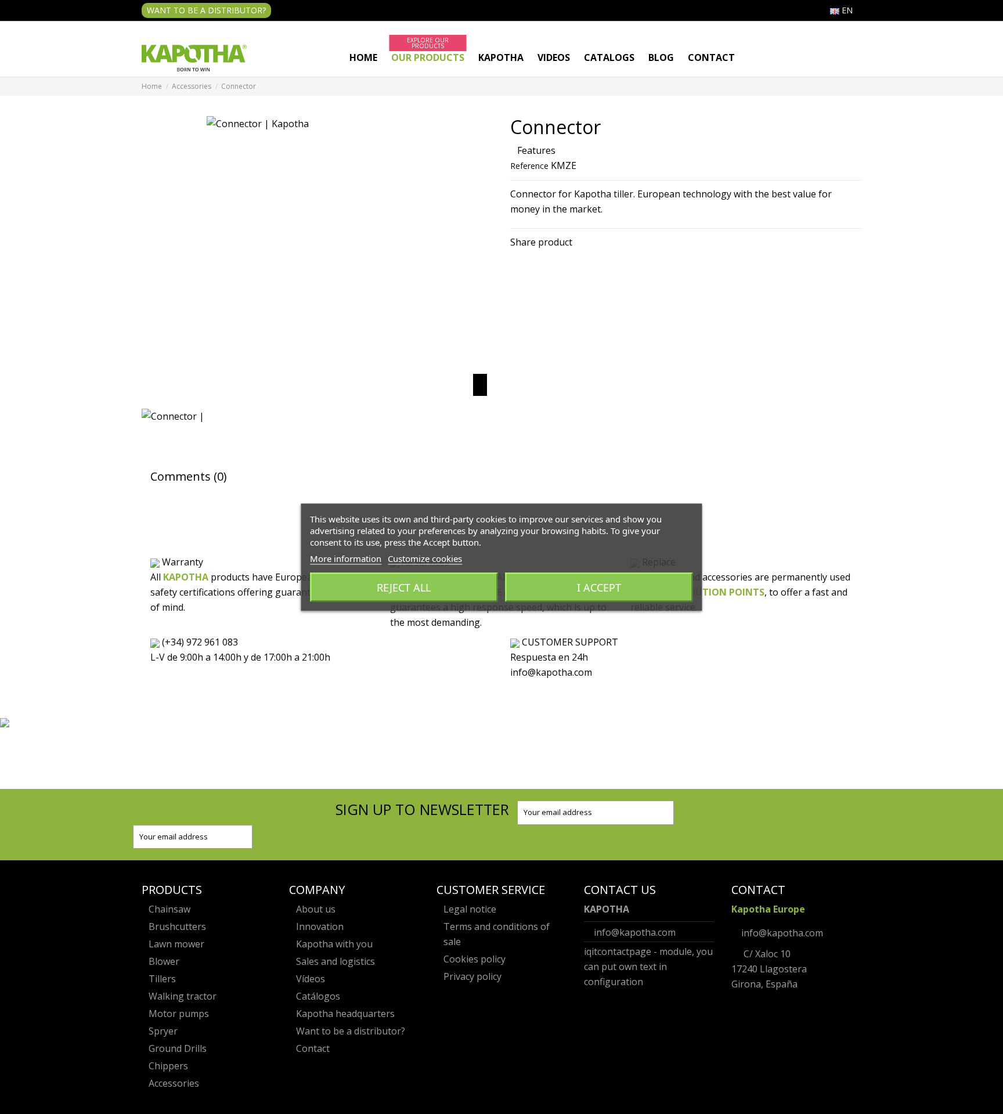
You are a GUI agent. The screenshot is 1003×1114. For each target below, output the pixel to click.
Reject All (404, 587)
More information (345, 558)
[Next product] (857, 86)
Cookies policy (474, 959)
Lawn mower (176, 944)
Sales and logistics (335, 961)
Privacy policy (472, 976)
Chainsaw (169, 909)
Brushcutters (177, 926)
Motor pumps (179, 1013)
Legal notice (469, 909)
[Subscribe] (664, 812)
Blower (164, 961)
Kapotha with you (334, 944)
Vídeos (310, 978)
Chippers (168, 1065)
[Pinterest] (540, 257)
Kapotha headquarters (345, 1013)
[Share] (515, 257)
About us (315, 909)
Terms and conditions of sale (496, 934)
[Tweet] (528, 257)
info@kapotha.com (635, 932)
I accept (599, 587)
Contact (313, 1048)
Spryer (163, 1031)
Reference (529, 165)
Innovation (320, 926)
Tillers (162, 978)
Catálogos (318, 996)
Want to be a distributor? (206, 10)
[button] (427, 58)
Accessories (174, 1083)
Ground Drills (178, 1048)
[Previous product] (849, 86)
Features (536, 150)
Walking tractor (183, 996)
